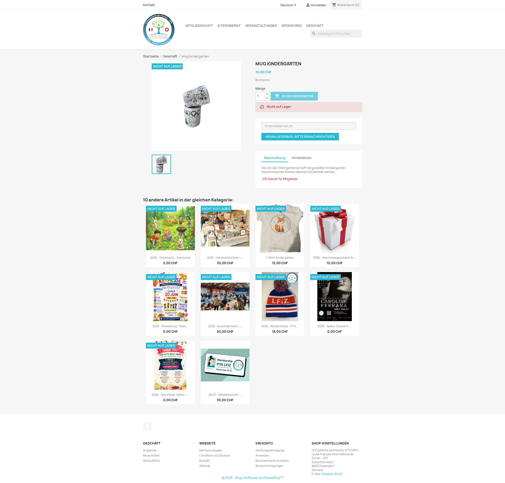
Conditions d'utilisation (214, 455)
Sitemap (204, 466)
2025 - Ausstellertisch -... (225, 326)
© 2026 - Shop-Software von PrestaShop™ (252, 478)
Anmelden (262, 455)
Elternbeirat (229, 25)
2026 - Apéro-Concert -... (335, 326)
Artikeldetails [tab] (301, 158)
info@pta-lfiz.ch (331, 474)
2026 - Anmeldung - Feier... (170, 326)
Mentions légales (210, 450)
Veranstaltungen (261, 25)
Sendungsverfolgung (269, 450)
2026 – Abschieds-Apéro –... (170, 395)
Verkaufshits (151, 460)
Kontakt (149, 5)
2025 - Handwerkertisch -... (225, 257)
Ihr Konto (264, 443)
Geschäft (315, 25)
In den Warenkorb (294, 96)
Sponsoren (291, 25)
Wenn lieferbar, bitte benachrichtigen (300, 136)
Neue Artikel (151, 455)
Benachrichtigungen (269, 466)
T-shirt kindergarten (280, 257)
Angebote (150, 450)
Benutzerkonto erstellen (272, 460)
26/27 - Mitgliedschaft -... (225, 395)
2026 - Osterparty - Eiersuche (170, 257)
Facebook (147, 426)
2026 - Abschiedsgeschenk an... (334, 257)
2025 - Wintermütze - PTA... (279, 326)
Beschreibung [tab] (274, 158)
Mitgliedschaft (199, 25)
